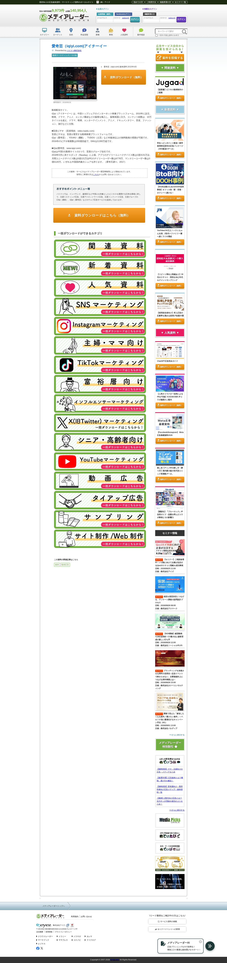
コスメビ (77, 940)
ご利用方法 (151, 2)
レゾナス (41, 944)
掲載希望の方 (165, 2)
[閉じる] (200, 941)
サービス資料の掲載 (168, 921)
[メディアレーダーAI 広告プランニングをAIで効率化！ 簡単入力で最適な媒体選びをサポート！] (208, 946)
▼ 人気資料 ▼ (170, 332)
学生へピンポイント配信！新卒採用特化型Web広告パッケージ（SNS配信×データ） (170, 146)
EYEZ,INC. (114, 960)
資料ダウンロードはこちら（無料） (102, 215)
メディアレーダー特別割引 (170, 744)
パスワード (121, 18)
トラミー (62, 936)
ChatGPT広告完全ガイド (167, 361)
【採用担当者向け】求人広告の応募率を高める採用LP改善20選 (170, 314)
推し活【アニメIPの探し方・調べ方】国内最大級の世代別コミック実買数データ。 (170, 471)
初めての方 (138, 2)
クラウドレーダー (45, 936)
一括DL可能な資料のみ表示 (168, 35)
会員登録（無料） (105, 14)
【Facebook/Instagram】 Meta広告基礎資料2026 (170, 433)
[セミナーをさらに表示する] (170, 735)
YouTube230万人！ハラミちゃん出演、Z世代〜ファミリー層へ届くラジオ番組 (170, 233)
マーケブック (43, 940)
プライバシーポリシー (63, 932)
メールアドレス (102, 18)
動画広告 (65, 565)
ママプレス (63, 940)
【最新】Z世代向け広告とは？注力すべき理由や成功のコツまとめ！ (170, 801)
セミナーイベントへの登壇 (169, 929)
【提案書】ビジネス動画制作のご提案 (170, 91)
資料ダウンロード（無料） (126, 77)
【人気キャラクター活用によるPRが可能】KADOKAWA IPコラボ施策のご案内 (170, 397)
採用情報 (49, 932)
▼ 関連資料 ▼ (170, 67)
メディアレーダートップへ (53, 906)
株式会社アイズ (59, 925)
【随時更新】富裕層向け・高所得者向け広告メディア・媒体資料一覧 (170, 789)
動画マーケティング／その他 (65, 55)
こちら (96, 174)
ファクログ (91, 940)
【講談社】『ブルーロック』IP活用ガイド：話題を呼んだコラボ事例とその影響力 (170, 514)
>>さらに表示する (177, 810)
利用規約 (74, 916)
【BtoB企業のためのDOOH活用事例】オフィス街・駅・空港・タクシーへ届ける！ (170, 190)
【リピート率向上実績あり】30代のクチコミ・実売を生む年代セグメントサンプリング (170, 277)
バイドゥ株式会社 (74, 50)
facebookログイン (123, 14)
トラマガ (77, 936)
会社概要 (39, 932)
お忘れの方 (125, 18)
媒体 (57, 565)
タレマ (89, 936)
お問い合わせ (86, 916)
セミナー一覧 (180, 2)
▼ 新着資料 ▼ (170, 109)
